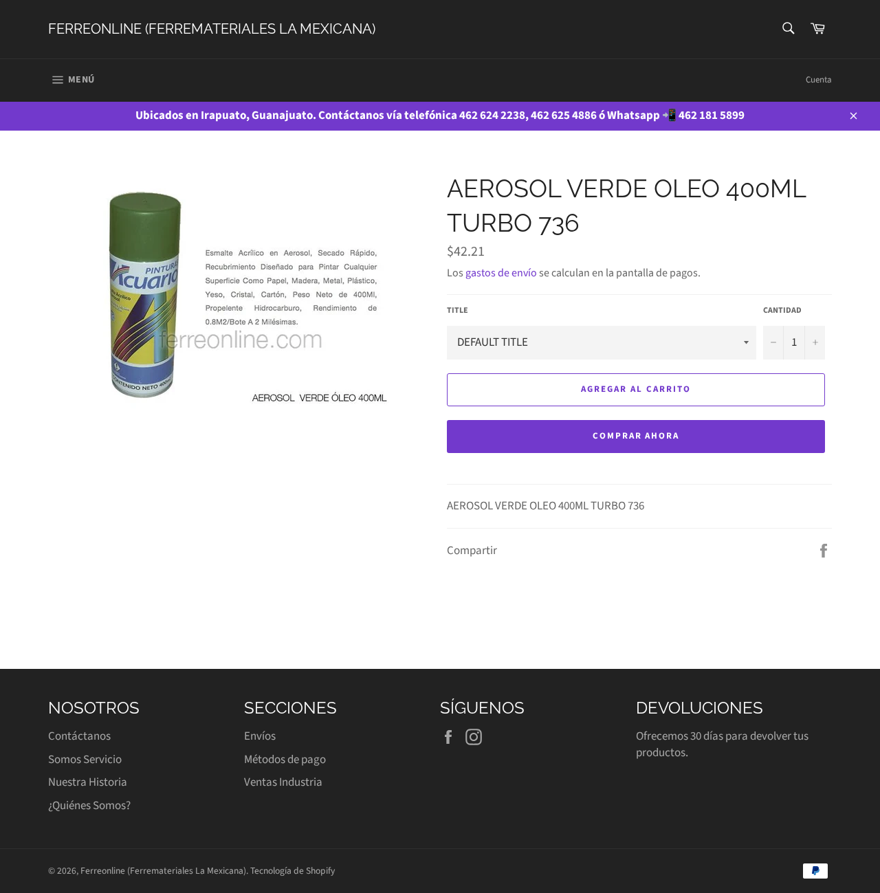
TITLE (457, 310)
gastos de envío (501, 272)
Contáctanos (79, 736)
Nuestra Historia (87, 782)
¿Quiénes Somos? (89, 805)
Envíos (260, 736)
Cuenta (819, 80)
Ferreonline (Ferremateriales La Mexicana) (211, 29)
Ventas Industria (283, 782)
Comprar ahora (636, 436)
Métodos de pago (285, 759)
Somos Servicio (85, 759)
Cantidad (782, 310)
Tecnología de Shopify (292, 870)
